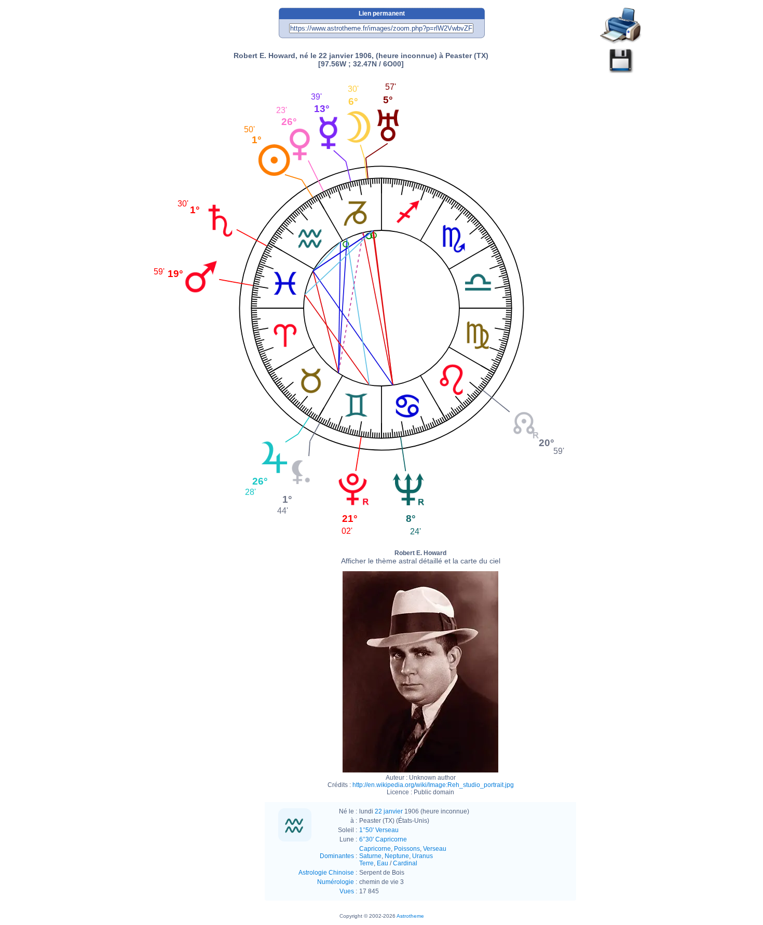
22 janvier (389, 811)
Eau (382, 863)
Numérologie (335, 882)
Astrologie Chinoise (326, 872)
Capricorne (375, 848)
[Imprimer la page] (621, 26)
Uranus (422, 856)
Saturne (370, 856)
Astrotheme (410, 916)
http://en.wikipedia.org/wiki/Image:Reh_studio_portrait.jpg (433, 785)
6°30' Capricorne (383, 839)
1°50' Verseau (379, 830)
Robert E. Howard (420, 557)
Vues (346, 891)
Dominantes (337, 856)
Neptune (397, 856)
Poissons (407, 848)
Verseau (434, 848)
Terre (366, 863)
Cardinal (405, 863)
